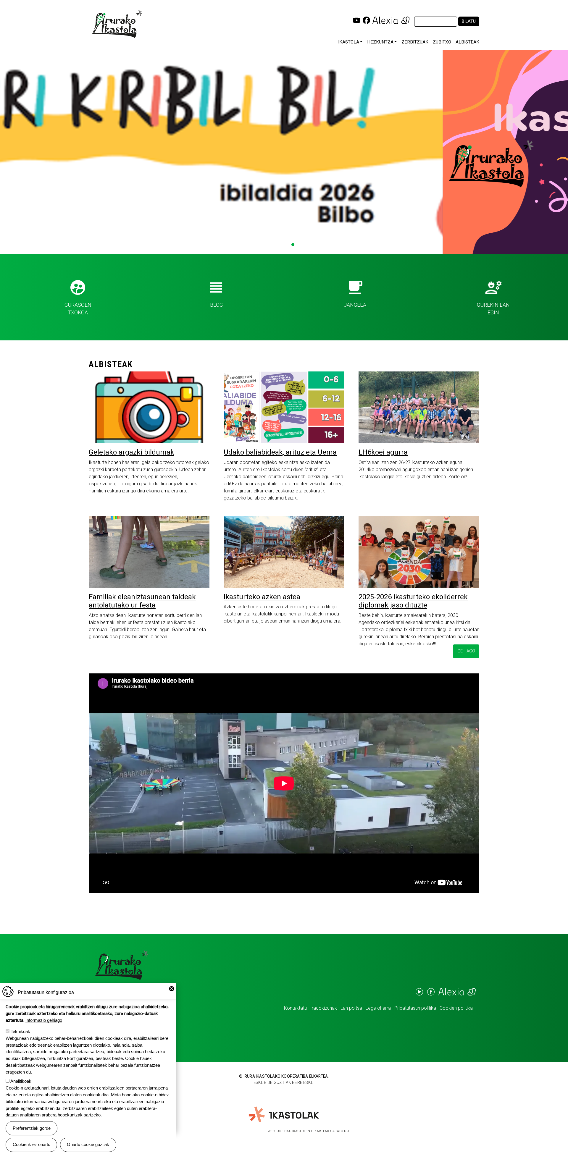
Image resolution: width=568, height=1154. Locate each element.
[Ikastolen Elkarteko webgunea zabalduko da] (284, 1114)
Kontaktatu (295, 1008)
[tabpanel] (284, 152)
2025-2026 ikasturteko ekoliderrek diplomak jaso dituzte (413, 601)
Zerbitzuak (414, 42)
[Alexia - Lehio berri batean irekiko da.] (456, 992)
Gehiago (466, 651)
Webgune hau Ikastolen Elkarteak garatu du (308, 1131)
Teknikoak (20, 1031)
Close (171, 988)
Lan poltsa (351, 1008)
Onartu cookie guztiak (88, 1144)
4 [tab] (293, 245)
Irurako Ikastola (119, 24)
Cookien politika (456, 1008)
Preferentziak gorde (32, 1128)
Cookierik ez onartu (31, 1144)
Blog (216, 305)
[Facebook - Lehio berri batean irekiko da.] (430, 992)
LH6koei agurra (383, 452)
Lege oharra (378, 1008)
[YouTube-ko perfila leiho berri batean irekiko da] (356, 20)
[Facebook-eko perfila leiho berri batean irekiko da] (366, 20)
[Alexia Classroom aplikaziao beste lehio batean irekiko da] (390, 20)
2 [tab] (275, 245)
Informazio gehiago (43, 1020)
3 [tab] (284, 245)
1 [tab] (266, 245)
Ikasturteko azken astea (262, 597)
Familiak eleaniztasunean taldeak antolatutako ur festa (142, 601)
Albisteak (467, 42)
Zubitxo (442, 42)
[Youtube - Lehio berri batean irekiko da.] (419, 992)
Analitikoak (20, 1081)
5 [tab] (302, 245)
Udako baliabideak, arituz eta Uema (280, 452)
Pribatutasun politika (415, 1008)
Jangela (355, 305)
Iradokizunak (323, 1008)
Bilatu (469, 21)
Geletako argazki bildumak (131, 452)
